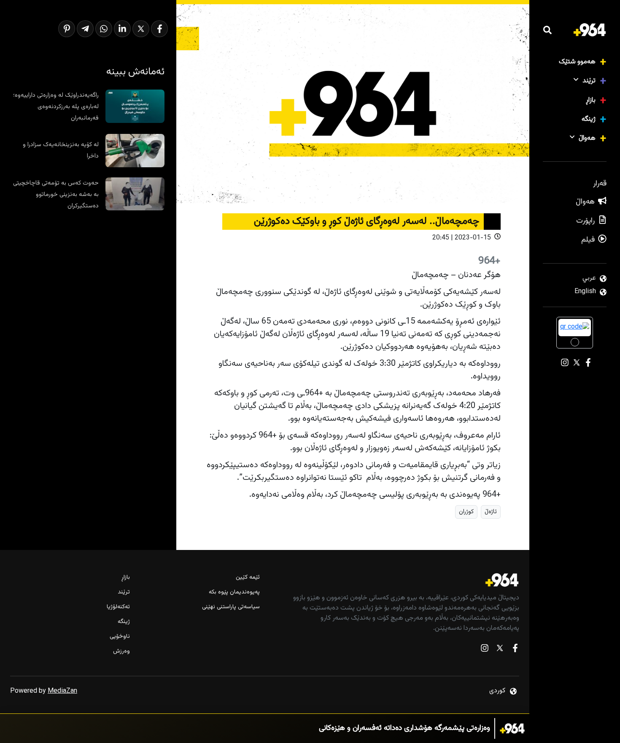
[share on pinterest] (66, 28)
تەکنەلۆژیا (118, 607)
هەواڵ (587, 138)
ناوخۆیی (120, 636)
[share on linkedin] (122, 28)
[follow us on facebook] (515, 650)
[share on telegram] (85, 28)
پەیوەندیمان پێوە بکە (234, 592)
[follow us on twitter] (500, 650)
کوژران (466, 512)
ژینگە (589, 119)
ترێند (589, 81)
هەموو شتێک (577, 62)
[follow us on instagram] (484, 650)
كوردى (497, 691)
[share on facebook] (159, 28)
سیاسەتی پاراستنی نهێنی (231, 607)
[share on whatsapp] (103, 28)
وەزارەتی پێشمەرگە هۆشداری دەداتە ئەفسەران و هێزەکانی (404, 728)
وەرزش (121, 651)
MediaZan (62, 691)
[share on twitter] (140, 28)
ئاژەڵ (491, 512)
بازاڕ (591, 100)
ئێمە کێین (248, 577)
